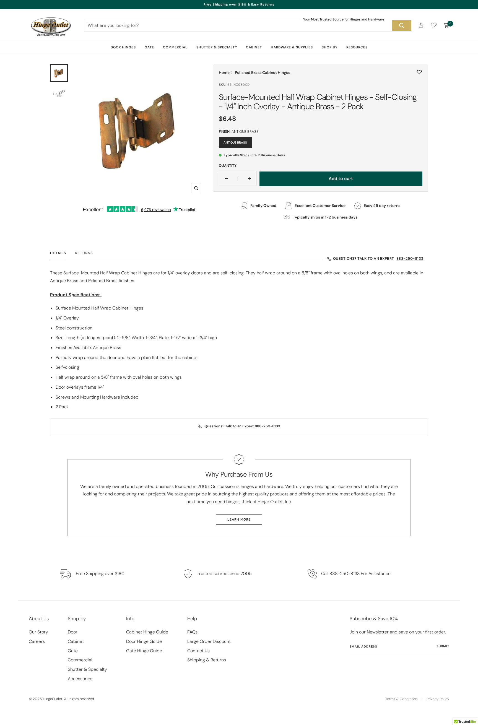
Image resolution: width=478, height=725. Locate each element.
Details (58, 253)
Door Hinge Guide (144, 641)
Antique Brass (235, 142)
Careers (37, 641)
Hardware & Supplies (292, 47)
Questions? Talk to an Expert (378, 258)
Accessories (80, 679)
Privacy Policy (438, 699)
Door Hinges (123, 47)
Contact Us (198, 651)
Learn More (239, 519)
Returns (84, 253)
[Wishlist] (433, 26)
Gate (149, 47)
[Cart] (446, 25)
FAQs (192, 632)
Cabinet (254, 47)
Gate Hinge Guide (144, 651)
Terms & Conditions (401, 699)
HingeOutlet (52, 699)
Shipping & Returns (206, 660)
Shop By (329, 47)
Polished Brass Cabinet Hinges (262, 72)
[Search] (401, 25)
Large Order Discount (209, 641)
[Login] (421, 25)
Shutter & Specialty (216, 47)
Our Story (38, 632)
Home (224, 72)
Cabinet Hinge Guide (147, 632)
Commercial (175, 47)
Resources (357, 47)
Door (72, 632)
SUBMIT (443, 646)
